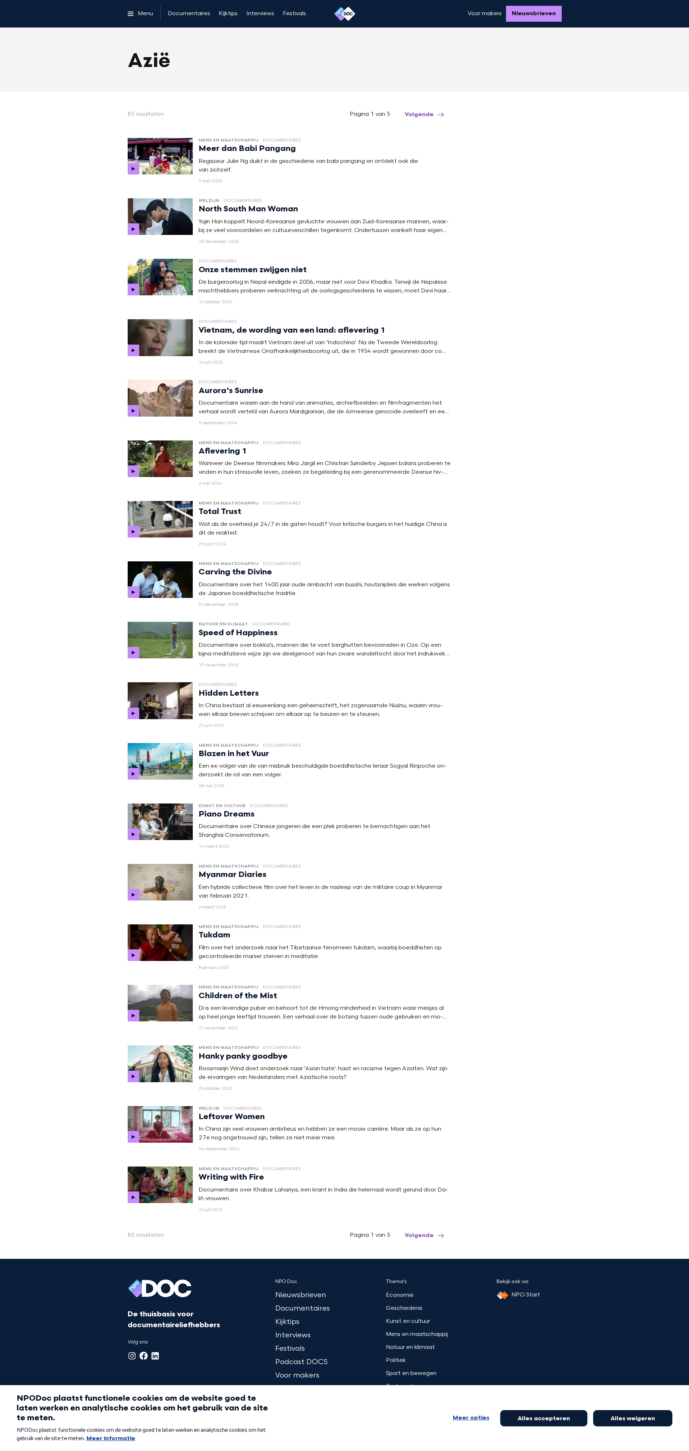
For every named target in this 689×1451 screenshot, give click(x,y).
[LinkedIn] (155, 1355)
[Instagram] (132, 1355)
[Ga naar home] (345, 14)
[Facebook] (143, 1355)
